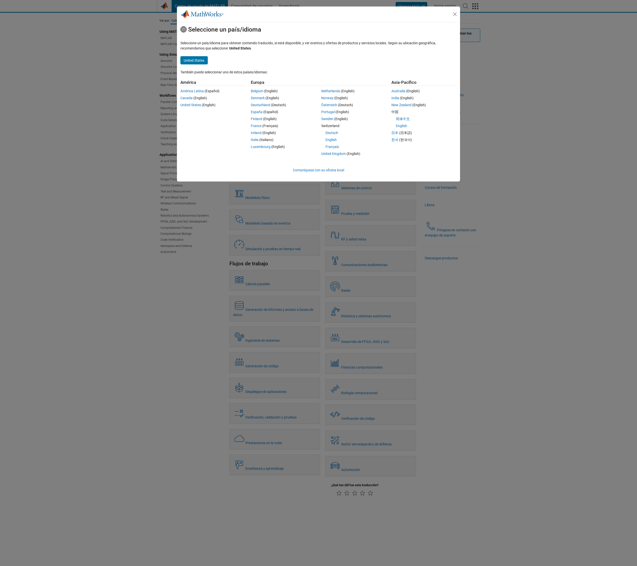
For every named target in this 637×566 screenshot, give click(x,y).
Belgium (257, 91)
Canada (186, 98)
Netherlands (330, 91)
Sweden (327, 119)
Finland (256, 119)
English (331, 140)
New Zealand (401, 105)
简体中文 (403, 119)
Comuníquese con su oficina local (318, 170)
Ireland (256, 133)
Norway (327, 98)
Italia (255, 140)
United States (190, 105)
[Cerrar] (454, 14)
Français (332, 147)
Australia (398, 91)
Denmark (258, 98)
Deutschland (260, 105)
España (257, 112)
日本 (394, 133)
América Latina (192, 91)
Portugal (328, 112)
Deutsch (331, 133)
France (256, 126)
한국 (394, 140)
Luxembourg (260, 147)
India (395, 98)
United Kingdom (333, 154)
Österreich (329, 105)
